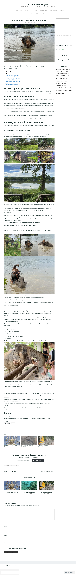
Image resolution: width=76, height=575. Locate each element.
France (16, 10)
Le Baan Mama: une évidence (11, 76)
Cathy (27, 22)
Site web (6, 530)
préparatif (67, 85)
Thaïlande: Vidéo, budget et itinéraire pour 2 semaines (12, 493)
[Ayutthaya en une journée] (46, 440)
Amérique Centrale (53, 10)
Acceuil (11, 10)
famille (12, 465)
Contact (44, 13)
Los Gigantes (62, 83)
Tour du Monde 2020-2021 (35, 13)
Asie (31, 10)
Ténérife (65, 93)
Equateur (68, 75)
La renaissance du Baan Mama (12, 79)
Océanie (35, 10)
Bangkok (66, 69)
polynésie (64, 85)
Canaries (67, 71)
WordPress (14, 567)
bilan (69, 69)
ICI (50, 92)
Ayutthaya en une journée (43, 445)
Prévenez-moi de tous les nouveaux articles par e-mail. (15, 548)
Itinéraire (65, 81)
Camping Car (62, 71)
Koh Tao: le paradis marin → (48, 471)
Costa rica (62, 73)
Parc (61, 85)
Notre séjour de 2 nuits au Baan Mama (13, 78)
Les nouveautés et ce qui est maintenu (13, 81)
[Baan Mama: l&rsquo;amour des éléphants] (29, 440)
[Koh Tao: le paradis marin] (29, 485)
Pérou (62, 87)
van (68, 93)
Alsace (60, 69)
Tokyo (68, 90)
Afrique (26, 10)
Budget (7, 82)
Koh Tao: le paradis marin (29, 492)
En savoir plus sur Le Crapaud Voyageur (14, 84)
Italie (62, 81)
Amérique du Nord (43, 10)
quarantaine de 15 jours (14, 108)
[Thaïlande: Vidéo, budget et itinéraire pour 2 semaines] (12, 440)
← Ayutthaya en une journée (10, 471)
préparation (58, 87)
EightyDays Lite (22, 567)
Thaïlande (29, 18)
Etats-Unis (59, 78)
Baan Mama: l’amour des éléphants (27, 445)
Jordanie (58, 83)
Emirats (61, 75)
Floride (69, 78)
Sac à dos (65, 87)
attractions (63, 69)
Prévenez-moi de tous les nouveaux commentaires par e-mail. (16, 543)
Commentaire (7, 508)
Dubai (68, 73)
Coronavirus (58, 73)
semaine (69, 87)
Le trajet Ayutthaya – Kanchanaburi (12, 75)
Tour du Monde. (21, 103)
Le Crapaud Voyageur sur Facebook (64, 36)
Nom (5, 522)
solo (61, 90)
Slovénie (58, 90)
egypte (57, 75)
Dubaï (70, 73)
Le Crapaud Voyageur (38, 4)
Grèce (60, 81)
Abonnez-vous (37, 460)
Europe (21, 10)
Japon (68, 81)
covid (66, 73)
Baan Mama (17, 68)
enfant (63, 75)
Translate (65, 49)
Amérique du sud (62, 10)
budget (57, 71)
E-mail (5, 526)
